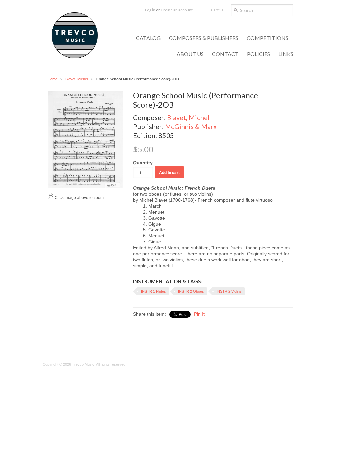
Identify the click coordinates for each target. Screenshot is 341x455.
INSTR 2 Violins (229, 291)
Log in (150, 9)
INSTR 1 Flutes (153, 291)
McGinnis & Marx (191, 126)
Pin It (199, 314)
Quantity (143, 162)
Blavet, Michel (76, 79)
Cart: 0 (217, 9)
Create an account (177, 9)
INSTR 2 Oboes (191, 291)
